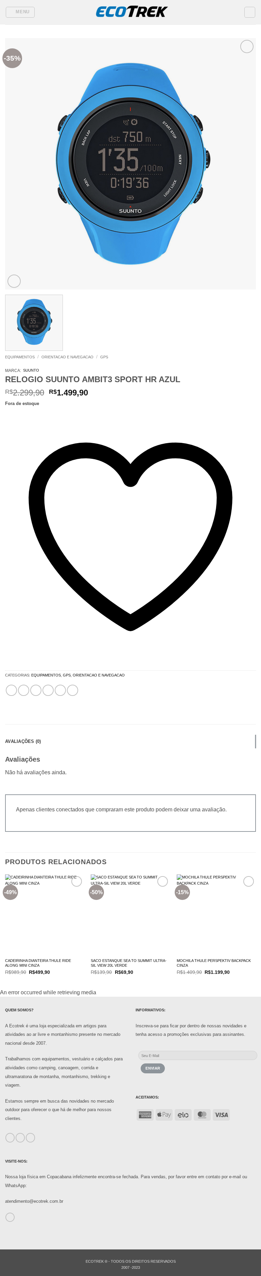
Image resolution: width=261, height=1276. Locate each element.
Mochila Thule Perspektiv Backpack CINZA (214, 963)
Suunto (31, 370)
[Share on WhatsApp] (11, 690)
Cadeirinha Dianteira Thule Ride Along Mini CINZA (38, 963)
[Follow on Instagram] (20, 1137)
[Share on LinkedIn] (72, 690)
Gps (104, 357)
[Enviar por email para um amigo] (48, 690)
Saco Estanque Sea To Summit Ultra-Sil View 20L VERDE (129, 963)
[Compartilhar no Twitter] (35, 690)
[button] (20, 12)
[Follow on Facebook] (10, 1137)
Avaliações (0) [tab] (23, 741)
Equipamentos (20, 357)
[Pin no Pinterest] (60, 690)
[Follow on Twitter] (30, 1137)
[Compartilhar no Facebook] (23, 690)
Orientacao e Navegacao (67, 357)
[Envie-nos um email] (10, 1217)
